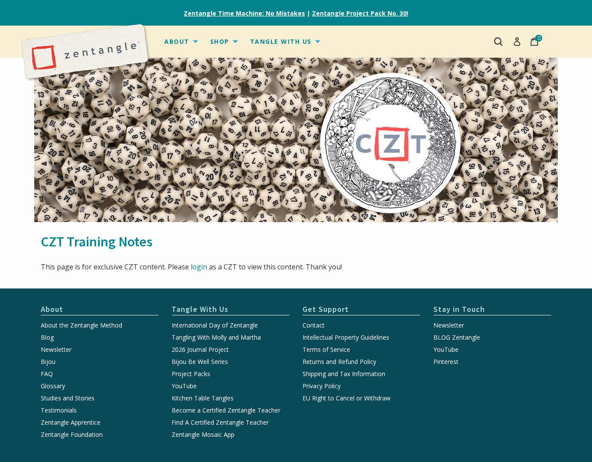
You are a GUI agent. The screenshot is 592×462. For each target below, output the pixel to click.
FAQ (47, 374)
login (199, 267)
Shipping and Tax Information (344, 374)
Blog (47, 337)
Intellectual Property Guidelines (346, 337)
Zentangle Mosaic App (203, 435)
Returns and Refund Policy (339, 362)
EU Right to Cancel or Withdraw (346, 398)
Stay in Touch (459, 309)
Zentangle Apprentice (71, 422)
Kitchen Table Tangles (203, 398)
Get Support (326, 309)
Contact (314, 325)
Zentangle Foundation (72, 435)
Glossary (53, 386)
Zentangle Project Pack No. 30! (360, 13)
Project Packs (191, 374)
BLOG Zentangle (456, 337)
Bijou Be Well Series (200, 362)
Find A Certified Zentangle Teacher (220, 422)
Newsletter (56, 350)
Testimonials (59, 410)
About (176, 41)
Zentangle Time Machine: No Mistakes (244, 13)
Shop (219, 41)
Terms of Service (326, 350)
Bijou (48, 362)
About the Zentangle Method (81, 325)
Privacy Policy (322, 386)
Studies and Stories (67, 398)
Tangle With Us (281, 41)
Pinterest (446, 362)
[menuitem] (180, 41)
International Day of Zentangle (215, 325)
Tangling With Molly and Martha (216, 337)
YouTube (184, 386)
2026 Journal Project (200, 350)
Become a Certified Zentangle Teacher (226, 410)
